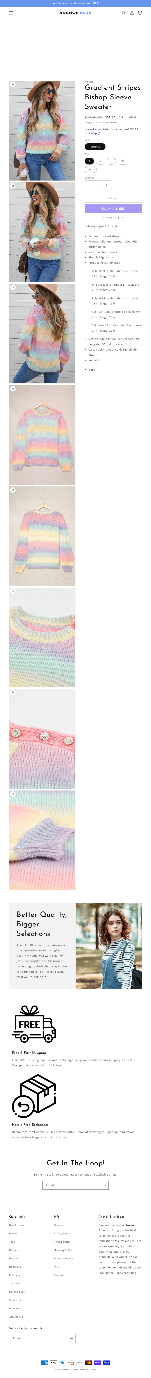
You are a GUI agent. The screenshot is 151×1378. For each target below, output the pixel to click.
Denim (13, 1233)
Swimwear (15, 1300)
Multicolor (95, 146)
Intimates (15, 1308)
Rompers (14, 1275)
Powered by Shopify (87, 1369)
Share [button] (92, 369)
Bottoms (14, 1250)
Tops (12, 1241)
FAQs (57, 1266)
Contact (58, 1275)
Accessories (16, 1316)
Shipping (89, 122)
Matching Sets (17, 1291)
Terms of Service (63, 1258)
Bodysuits (15, 1266)
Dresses (13, 1258)
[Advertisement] (75, 46)
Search (58, 1225)
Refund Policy (62, 1241)
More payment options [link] (113, 217)
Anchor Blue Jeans (70, 1369)
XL (123, 161)
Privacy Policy (62, 1233)
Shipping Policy (63, 1250)
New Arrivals (16, 1225)
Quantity (89, 177)
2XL (91, 169)
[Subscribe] (104, 1185)
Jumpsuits (15, 1283)
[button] (11, 13)
